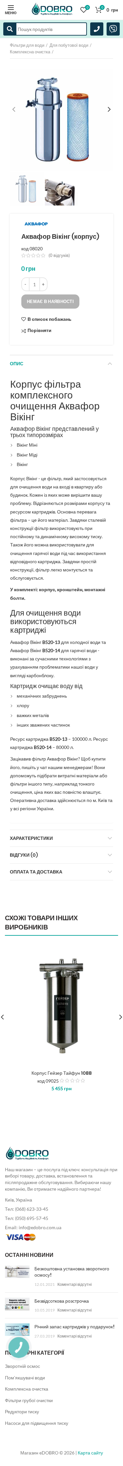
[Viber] (113, 29)
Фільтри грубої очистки (29, 1400)
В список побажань (50, 319)
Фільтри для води (27, 45)
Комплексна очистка (30, 51)
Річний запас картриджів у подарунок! (74, 1326)
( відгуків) (59, 255)
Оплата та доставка (36, 872)
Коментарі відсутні (74, 1284)
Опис (16, 363)
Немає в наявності (50, 301)
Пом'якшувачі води (25, 1377)
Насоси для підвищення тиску (36, 1423)
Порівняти (39, 330)
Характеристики (31, 838)
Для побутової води (69, 45)
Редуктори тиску (22, 1411)
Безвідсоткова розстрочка (61, 1301)
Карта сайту (90, 1452)
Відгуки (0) (24, 855)
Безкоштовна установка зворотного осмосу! (71, 1272)
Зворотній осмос (22, 1366)
